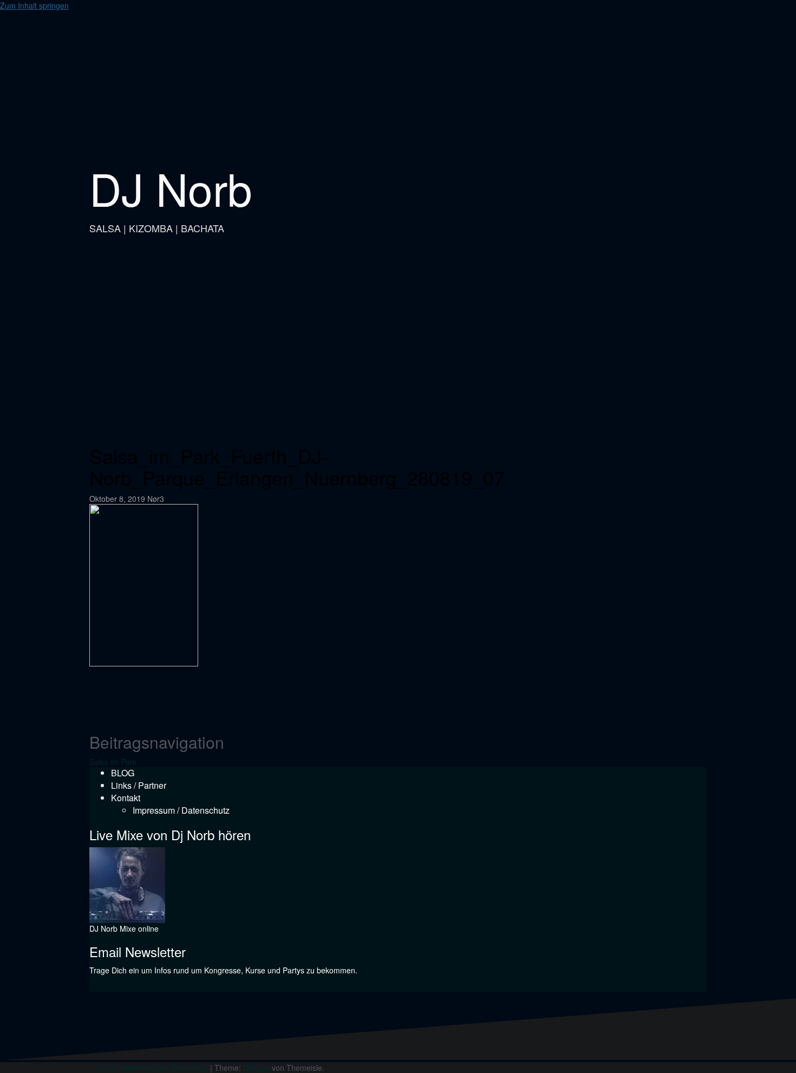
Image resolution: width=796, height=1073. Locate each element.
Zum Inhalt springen (34, 5)
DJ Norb (170, 187)
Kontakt (125, 797)
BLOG (122, 773)
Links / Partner (138, 785)
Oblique (256, 1067)
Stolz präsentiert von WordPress (152, 1067)
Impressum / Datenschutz (181, 810)
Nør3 (155, 498)
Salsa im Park (112, 761)
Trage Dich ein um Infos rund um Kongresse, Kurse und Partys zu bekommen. (223, 970)
